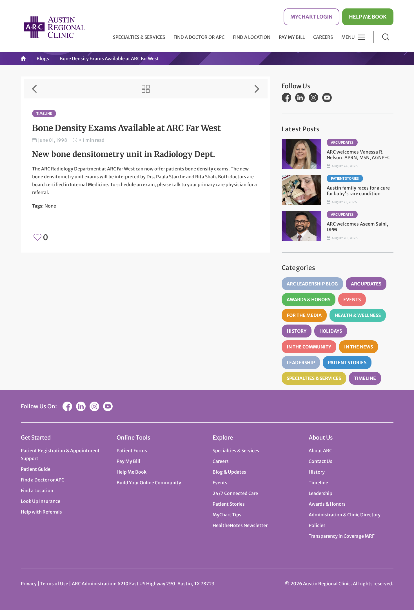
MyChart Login (311, 16)
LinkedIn (300, 97)
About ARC (320, 450)
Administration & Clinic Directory (344, 514)
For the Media (304, 315)
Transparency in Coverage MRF (341, 536)
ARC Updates (342, 142)
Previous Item (34, 89)
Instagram (313, 97)
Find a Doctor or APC (198, 37)
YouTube (327, 97)
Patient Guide (35, 469)
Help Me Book (368, 16)
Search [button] (385, 36)
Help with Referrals (41, 512)
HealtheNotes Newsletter (240, 525)
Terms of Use (54, 583)
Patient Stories (345, 178)
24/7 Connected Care (235, 493)
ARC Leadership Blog (312, 284)
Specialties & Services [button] (139, 37)
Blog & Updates (229, 472)
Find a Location (251, 37)
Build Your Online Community (149, 482)
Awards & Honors (308, 299)
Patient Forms (132, 450)
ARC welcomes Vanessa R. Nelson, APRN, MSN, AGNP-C (358, 154)
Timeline (44, 113)
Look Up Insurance (40, 501)
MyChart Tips (227, 514)
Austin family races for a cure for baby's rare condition (358, 190)
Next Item (257, 89)
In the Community (309, 347)
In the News (358, 347)
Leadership (301, 362)
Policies (317, 525)
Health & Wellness (358, 315)
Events (352, 299)
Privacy (29, 583)
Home (23, 58)
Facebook (286, 97)
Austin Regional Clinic (54, 27)
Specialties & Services (314, 378)
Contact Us (320, 461)
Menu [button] (348, 37)
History (296, 331)
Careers (323, 37)
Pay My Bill (292, 37)
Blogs (43, 58)
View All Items (145, 89)
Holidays (330, 331)
